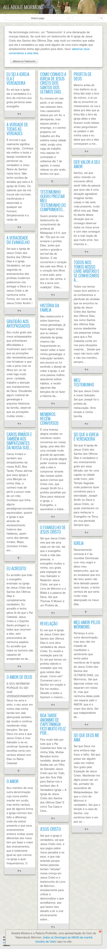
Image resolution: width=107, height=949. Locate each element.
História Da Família (49, 307)
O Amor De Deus (19, 677)
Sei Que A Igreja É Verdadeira (86, 436)
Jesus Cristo (50, 829)
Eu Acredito (16, 568)
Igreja (79, 543)
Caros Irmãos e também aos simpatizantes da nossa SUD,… (19, 441)
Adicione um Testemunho (24, 61)
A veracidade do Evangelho (18, 239)
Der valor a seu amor (87, 164)
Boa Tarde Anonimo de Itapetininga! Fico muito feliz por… (53, 724)
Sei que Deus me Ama (86, 737)
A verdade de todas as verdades (17, 128)
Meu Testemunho (84, 382)
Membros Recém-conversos (49, 418)
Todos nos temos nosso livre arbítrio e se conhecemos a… (86, 271)
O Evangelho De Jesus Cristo (53, 529)
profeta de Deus (83, 76)
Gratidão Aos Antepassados (18, 323)
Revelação (49, 623)
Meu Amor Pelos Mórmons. (87, 624)
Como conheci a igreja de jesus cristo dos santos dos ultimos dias (53, 83)
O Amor (13, 781)
